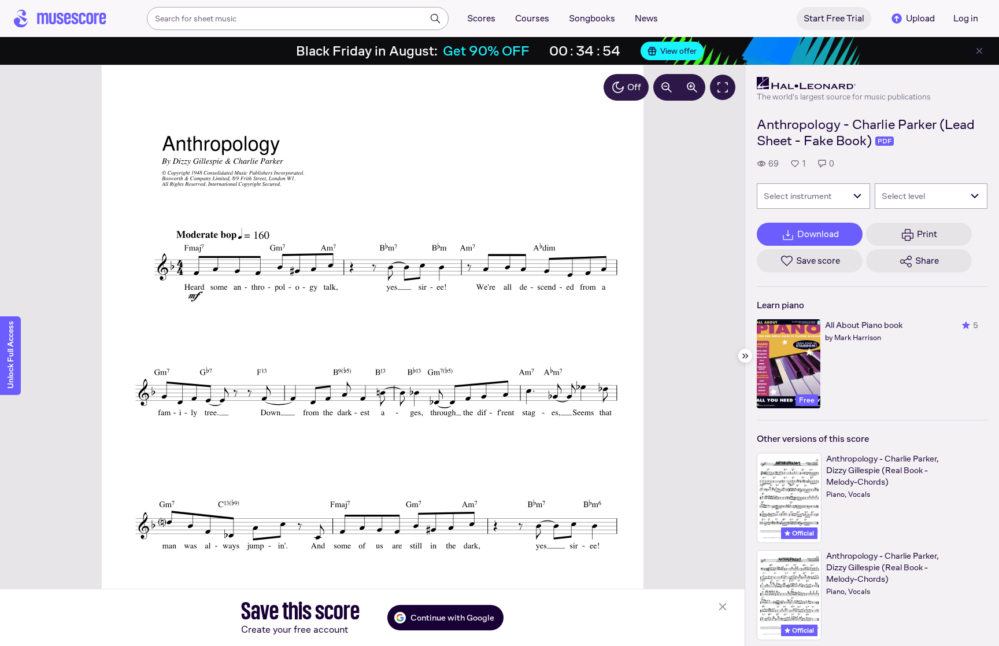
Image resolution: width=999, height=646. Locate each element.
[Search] (435, 18)
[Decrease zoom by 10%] (666, 87)
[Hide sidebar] (745, 356)
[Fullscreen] (722, 87)
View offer (678, 51)
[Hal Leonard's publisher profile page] (844, 83)
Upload (920, 18)
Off (634, 87)
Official (802, 533)
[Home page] (60, 18)
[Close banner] (979, 50)
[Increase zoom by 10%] (692, 87)
